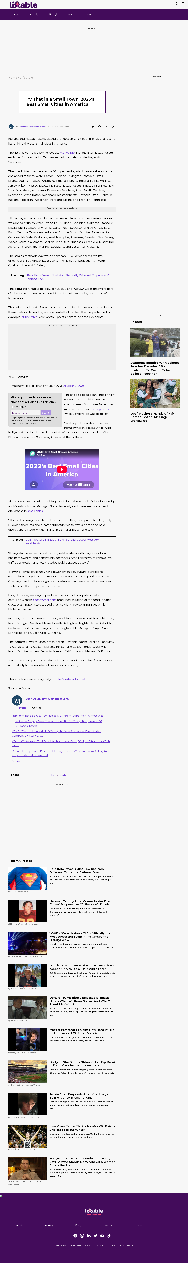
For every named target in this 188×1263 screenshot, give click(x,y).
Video (88, 14)
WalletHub (67, 152)
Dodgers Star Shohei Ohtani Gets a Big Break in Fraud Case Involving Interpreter (82, 1063)
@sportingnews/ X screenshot (22, 1149)
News (71, 14)
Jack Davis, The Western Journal (47, 698)
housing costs (99, 409)
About (139, 1225)
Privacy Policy (129, 1245)
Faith (16, 14)
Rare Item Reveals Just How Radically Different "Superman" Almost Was (68, 277)
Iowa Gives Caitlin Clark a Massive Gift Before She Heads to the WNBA (82, 1128)
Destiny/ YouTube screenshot (22, 1053)
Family (34, 14)
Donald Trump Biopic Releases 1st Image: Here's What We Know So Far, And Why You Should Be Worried (81, 1001)
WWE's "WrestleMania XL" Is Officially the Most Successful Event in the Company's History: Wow (79, 937)
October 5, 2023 (73, 385)
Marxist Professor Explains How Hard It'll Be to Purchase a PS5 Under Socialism (81, 1031)
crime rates (29, 317)
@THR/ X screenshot (18, 1020)
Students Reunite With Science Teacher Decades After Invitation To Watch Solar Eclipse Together (155, 368)
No (24, 407)
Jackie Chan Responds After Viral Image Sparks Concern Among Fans (78, 1095)
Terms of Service (116, 1245)
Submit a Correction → (24, 688)
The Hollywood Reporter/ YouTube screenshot (24, 1183)
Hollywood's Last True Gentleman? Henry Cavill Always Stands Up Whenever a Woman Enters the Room (82, 1162)
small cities (35, 511)
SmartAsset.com (44, 600)
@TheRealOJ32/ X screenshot (22, 988)
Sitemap (104, 1245)
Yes (16, 407)
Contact (37, 707)
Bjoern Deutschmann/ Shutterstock (25, 956)
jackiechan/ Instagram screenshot (24, 1117)
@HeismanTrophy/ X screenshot (23, 924)
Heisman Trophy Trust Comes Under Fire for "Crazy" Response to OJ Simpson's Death (82, 903)
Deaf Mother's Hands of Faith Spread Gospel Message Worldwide (153, 417)
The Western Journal (70, 679)
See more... (19, 761)
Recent (21, 707)
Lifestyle (53, 14)
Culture (52, 775)
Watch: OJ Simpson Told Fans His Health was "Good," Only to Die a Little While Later (82, 967)
